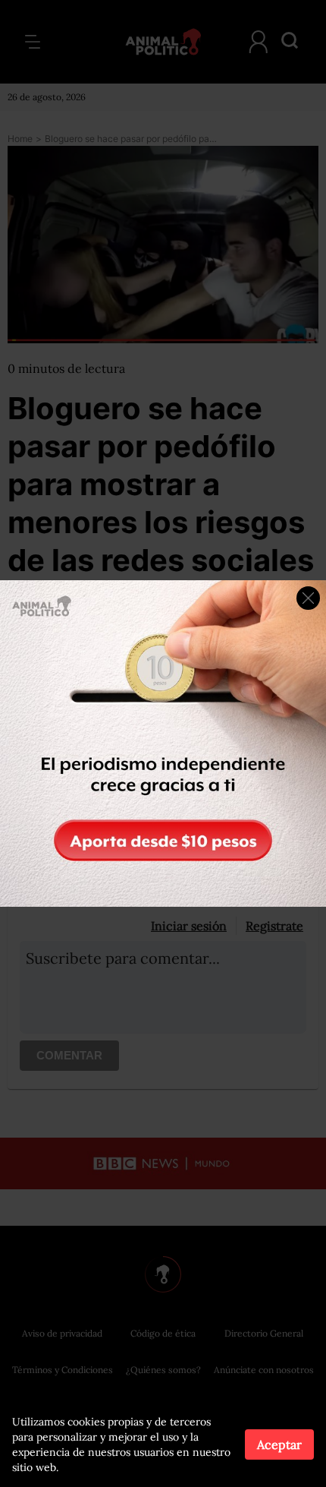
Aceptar (279, 1444)
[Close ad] (308, 598)
